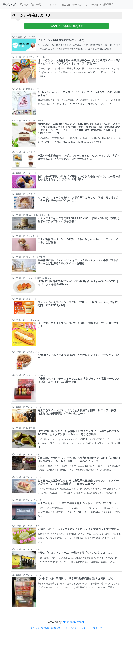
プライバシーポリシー (76, 627)
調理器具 (108, 4)
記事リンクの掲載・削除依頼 (45, 627)
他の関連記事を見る (66, 26)
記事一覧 (36, 4)
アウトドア (50, 4)
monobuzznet (75, 622)
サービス (77, 4)
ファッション (93, 4)
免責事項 (97, 627)
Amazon (65, 4)
